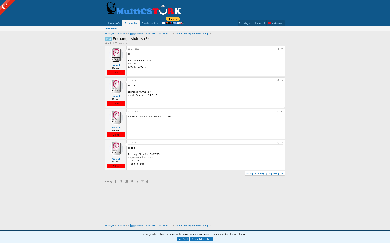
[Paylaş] (278, 49)
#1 (282, 49)
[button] (157, 23)
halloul (111, 43)
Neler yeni (149, 23)
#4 (282, 142)
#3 (282, 111)
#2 (282, 80)
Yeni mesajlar (111, 28)
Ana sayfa (115, 23)
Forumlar (132, 23)
